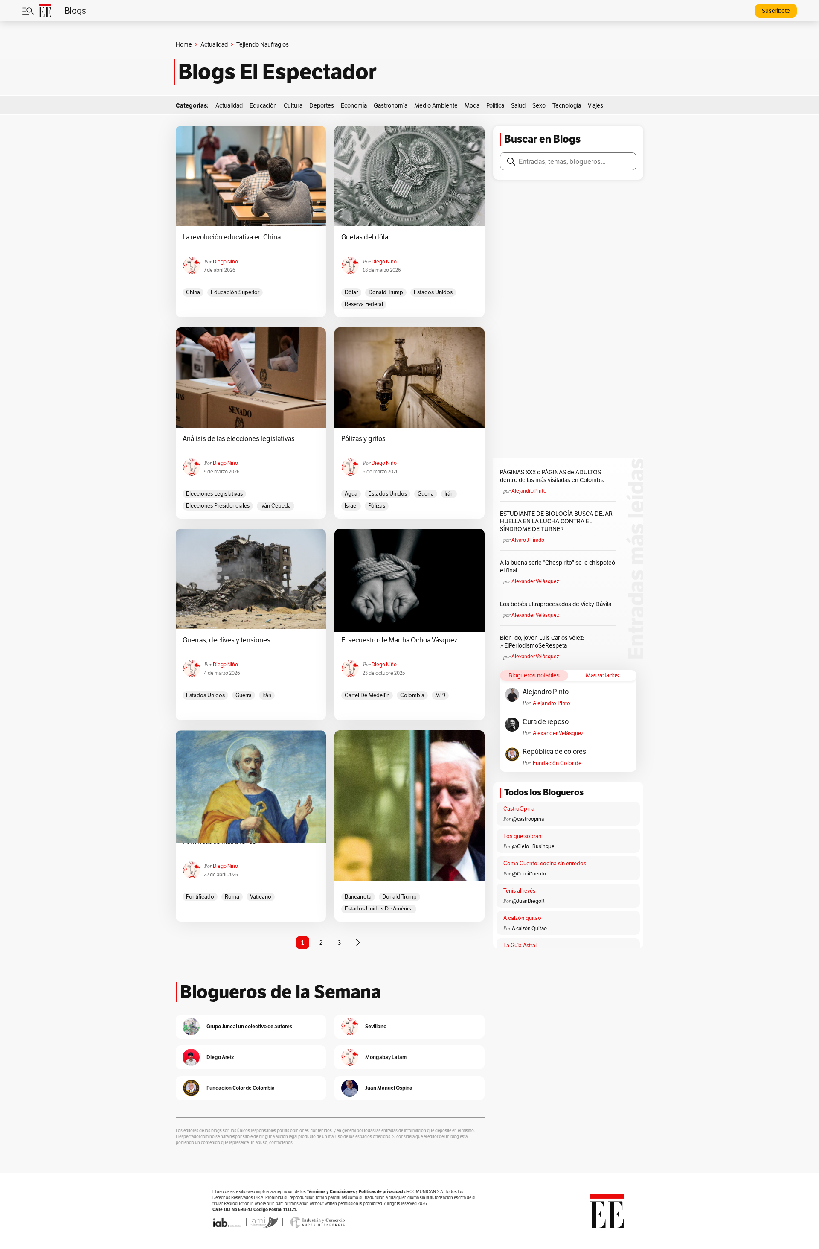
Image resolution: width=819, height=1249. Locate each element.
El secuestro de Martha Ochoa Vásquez (399, 640)
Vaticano (260, 896)
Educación (263, 105)
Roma (232, 896)
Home (184, 44)
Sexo (539, 105)
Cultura (293, 105)
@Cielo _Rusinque (533, 846)
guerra (426, 493)
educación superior (235, 292)
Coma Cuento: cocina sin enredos (544, 863)
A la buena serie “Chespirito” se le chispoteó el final (557, 566)
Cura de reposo (546, 722)
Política (495, 105)
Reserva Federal (364, 304)
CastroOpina (518, 808)
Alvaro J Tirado (527, 540)
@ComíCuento (529, 873)
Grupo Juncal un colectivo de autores (249, 1026)
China (193, 292)
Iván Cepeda (275, 505)
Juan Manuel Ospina (388, 1088)
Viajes (595, 105)
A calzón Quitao (529, 928)
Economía (354, 105)
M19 (440, 695)
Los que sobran (522, 836)
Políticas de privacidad (381, 1191)
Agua (351, 493)
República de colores (554, 751)
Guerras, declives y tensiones (226, 640)
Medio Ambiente (436, 105)
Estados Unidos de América (379, 908)
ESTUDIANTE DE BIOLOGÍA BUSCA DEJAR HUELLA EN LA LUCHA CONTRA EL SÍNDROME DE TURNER (556, 521)
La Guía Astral (520, 945)
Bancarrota (358, 896)
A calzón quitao (522, 918)
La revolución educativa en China (232, 237)
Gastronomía (390, 105)
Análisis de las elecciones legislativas (239, 439)
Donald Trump (386, 292)
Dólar (351, 292)
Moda (472, 105)
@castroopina (528, 819)
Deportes (321, 105)
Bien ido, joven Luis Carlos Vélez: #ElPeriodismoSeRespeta (542, 641)
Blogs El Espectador (277, 71)
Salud (518, 105)
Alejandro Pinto (528, 490)
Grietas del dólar (365, 237)
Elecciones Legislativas (214, 493)
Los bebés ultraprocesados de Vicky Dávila (557, 604)
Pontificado (200, 896)
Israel (351, 505)
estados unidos (433, 292)
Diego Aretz (220, 1057)
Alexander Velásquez (535, 581)
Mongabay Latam (386, 1057)
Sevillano (375, 1026)
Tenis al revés (519, 890)
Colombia (412, 695)
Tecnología (566, 105)
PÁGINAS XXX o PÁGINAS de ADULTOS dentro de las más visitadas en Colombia (552, 476)
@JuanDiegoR (528, 901)
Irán (448, 493)
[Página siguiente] (358, 942)
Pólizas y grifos (363, 439)
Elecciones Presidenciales (218, 505)
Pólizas (376, 505)
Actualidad (214, 44)
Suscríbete (776, 11)
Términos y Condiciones (331, 1191)
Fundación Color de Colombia (557, 763)
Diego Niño (225, 261)
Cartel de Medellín (367, 695)
